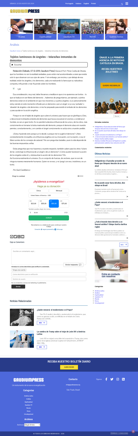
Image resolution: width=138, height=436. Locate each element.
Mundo (97, 299)
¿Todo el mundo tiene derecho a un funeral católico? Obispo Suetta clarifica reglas (111, 138)
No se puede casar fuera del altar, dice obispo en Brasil (110, 184)
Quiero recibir (69, 367)
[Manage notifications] (133, 431)
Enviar (18, 287)
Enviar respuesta (71, 265)
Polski (93, 3)
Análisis (14, 45)
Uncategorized (99, 303)
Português (69, 3)
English (86, 3)
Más (40, 323)
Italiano (78, 3)
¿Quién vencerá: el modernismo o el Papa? (55, 310)
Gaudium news (15, 51)
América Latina (99, 291)
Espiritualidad (99, 295)
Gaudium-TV (99, 297)
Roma (97, 301)
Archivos (20, 425)
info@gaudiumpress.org (73, 385)
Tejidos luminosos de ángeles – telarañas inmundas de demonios (43, 58)
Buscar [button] (117, 116)
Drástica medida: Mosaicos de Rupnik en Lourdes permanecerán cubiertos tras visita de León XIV (110, 142)
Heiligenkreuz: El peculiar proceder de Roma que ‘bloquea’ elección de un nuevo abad (110, 128)
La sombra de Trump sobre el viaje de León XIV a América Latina (61, 333)
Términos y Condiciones (119, 433)
